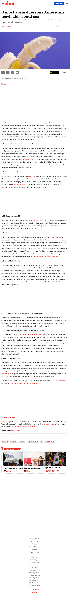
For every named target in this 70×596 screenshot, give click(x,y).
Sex (42, 441)
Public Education (32, 441)
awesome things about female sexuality (24, 383)
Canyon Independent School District (30, 334)
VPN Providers (35, 589)
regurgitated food (19, 184)
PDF (22, 318)
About (37, 538)
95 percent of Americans (24, 123)
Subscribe (59, 3)
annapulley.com (49, 424)
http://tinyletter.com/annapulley (26, 426)
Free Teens (32, 176)
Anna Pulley (7, 26)
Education (22, 441)
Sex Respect (56, 237)
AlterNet (23, 78)
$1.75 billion (30, 128)
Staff (31, 541)
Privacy (34, 544)
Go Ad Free (35, 552)
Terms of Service (34, 547)
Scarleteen (61, 381)
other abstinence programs (32, 220)
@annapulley (5, 422)
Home (32, 538)
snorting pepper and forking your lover (45, 257)
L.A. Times (25, 159)
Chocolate (13, 441)
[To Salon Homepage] (8, 3)
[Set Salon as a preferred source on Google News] (54, 72)
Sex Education (50, 441)
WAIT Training (47, 265)
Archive (34, 550)
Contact (36, 541)
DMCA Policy (35, 592)
